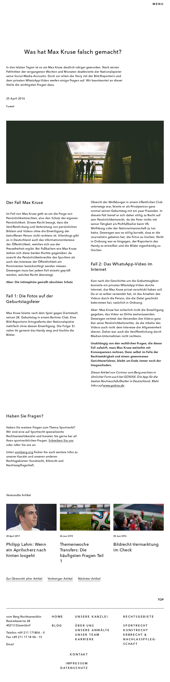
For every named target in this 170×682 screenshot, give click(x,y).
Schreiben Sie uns (61, 440)
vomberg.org (24, 452)
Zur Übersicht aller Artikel (24, 578)
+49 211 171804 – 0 (31, 632)
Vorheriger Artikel (60, 578)
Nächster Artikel (89, 578)
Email (10, 644)
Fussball (10, 106)
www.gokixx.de (113, 385)
